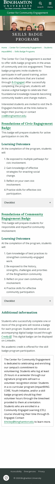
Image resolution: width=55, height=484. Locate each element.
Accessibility (16, 471)
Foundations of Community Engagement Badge (22, 216)
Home (4, 47)
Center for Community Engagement (27, 12)
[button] (6, 478)
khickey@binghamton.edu (19, 421)
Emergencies (30, 471)
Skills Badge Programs (25, 51)
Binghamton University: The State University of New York (18, 5)
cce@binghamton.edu (14, 116)
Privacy (41, 471)
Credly (6, 336)
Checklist (9, 202)
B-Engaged (18, 82)
